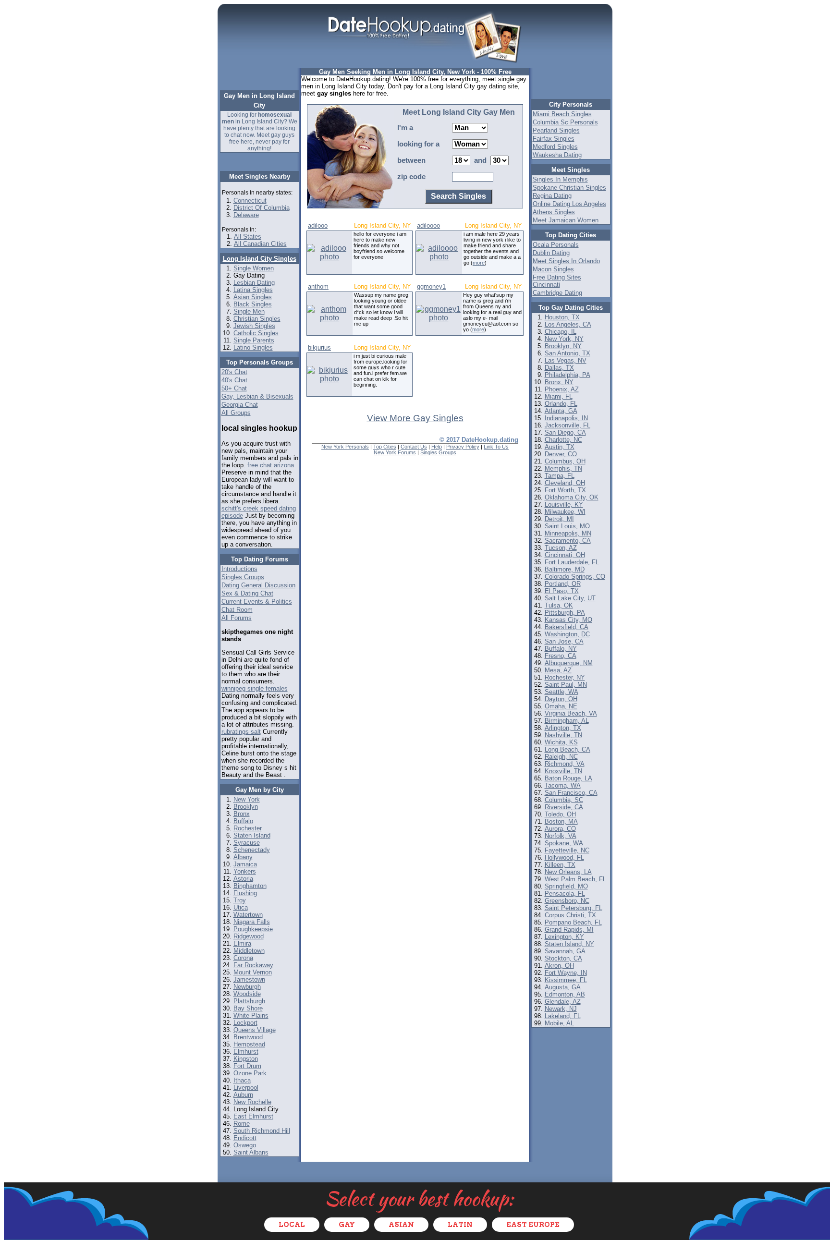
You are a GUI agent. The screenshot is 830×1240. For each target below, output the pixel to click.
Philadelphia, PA (567, 374)
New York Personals (345, 447)
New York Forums (395, 452)
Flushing (245, 893)
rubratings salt (241, 731)
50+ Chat (234, 388)
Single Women (253, 268)
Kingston (245, 1058)
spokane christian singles (569, 187)
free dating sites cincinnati (557, 281)
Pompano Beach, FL (573, 922)
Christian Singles (257, 318)
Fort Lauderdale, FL (572, 562)
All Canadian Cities (260, 243)
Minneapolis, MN (568, 533)
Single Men (249, 311)
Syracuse (246, 842)
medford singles (555, 146)
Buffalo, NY (561, 648)
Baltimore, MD (565, 569)
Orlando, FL (561, 403)
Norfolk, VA (560, 835)
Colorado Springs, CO (575, 576)
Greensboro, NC (567, 900)
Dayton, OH (561, 699)
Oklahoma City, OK (571, 497)
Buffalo (243, 821)
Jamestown (249, 979)
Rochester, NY (565, 677)
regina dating (552, 195)
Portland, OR (563, 583)
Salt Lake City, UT (570, 598)
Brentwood (248, 1037)
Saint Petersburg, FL (573, 908)
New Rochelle (252, 1102)
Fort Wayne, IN (566, 972)
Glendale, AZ (563, 1001)
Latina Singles (253, 289)
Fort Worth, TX (565, 490)
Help (436, 447)
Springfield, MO (566, 886)
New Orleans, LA (568, 871)
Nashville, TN (563, 735)
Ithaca (242, 1080)
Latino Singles (253, 347)
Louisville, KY (564, 504)
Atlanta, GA (561, 410)
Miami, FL (559, 396)
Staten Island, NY (569, 944)
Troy (239, 900)
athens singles (554, 212)
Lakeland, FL (563, 1016)
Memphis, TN (563, 468)
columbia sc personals (565, 122)
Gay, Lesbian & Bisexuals (257, 396)
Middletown (249, 950)
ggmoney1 (431, 286)
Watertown (248, 914)
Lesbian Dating (254, 282)
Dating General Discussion (258, 585)
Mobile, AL (559, 1023)
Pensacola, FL (565, 893)
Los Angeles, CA (568, 324)
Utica (240, 907)
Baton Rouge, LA (568, 778)
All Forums (236, 617)
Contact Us (414, 447)
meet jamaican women (565, 220)
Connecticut (250, 200)
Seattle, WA (561, 691)
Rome (241, 1123)
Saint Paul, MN (566, 684)
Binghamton (250, 885)
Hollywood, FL (564, 857)
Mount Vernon (252, 972)
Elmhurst (245, 1051)
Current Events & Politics (256, 601)
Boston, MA (561, 821)
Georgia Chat (239, 404)
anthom (318, 286)
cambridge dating (557, 292)
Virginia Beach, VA (571, 713)
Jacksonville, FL (567, 425)
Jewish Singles (254, 325)
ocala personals (556, 244)
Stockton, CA (563, 958)
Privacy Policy (462, 447)
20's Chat (234, 372)
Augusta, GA (563, 987)
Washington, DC (567, 634)
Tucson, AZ (561, 547)
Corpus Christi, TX (570, 915)
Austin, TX (559, 446)
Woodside (247, 993)
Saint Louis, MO (567, 526)
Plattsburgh (249, 1001)
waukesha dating (557, 154)
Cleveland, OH (565, 482)
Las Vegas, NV (565, 360)
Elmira (242, 943)
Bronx (241, 813)
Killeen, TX (560, 864)
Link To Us (496, 447)
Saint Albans (251, 1152)
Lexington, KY (564, 936)
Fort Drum (247, 1066)
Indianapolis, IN (566, 418)
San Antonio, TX (567, 353)
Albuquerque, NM (569, 663)
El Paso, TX (562, 591)
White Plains (251, 1015)
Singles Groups (242, 577)
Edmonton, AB (565, 994)
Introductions (239, 568)
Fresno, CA (560, 655)
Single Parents (253, 340)
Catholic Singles (256, 333)
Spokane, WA (564, 843)
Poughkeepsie (253, 929)
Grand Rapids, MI (569, 929)
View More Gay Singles (415, 418)
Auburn (243, 1094)
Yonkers (244, 871)
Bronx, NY (559, 382)
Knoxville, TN (563, 771)
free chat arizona (270, 465)
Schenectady (251, 849)
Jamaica (245, 864)
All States (247, 236)
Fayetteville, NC (567, 850)
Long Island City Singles (259, 258)
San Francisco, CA (571, 792)
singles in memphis (560, 179)
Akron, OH (559, 965)
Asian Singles (252, 297)
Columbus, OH (565, 461)
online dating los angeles (569, 203)
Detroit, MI (559, 519)
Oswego (244, 1145)
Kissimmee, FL (566, 980)
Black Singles (252, 304)
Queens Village (254, 1029)
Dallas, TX (559, 367)
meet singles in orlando (566, 261)
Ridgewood (248, 936)
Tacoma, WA (563, 785)
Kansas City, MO (568, 619)
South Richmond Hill (261, 1130)
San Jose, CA (564, 641)
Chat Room (237, 609)
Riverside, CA (564, 807)
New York (246, 799)
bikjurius (319, 347)
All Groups (236, 412)
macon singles (553, 269)
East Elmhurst (253, 1116)
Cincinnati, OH (565, 555)
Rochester (247, 828)
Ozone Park (250, 1073)
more (479, 263)
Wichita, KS (561, 742)
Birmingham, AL (567, 720)
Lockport (245, 1022)
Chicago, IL (560, 331)
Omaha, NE (561, 706)
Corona (243, 957)
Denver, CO (561, 454)
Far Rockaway (253, 965)
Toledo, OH (560, 814)
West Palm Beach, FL (575, 879)
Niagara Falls (251, 921)
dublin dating (551, 252)
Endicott (244, 1138)
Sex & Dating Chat (247, 593)
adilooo (318, 225)
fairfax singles (553, 138)
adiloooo (428, 225)
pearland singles (556, 130)
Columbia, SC (564, 799)
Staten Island (251, 835)
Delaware (246, 215)
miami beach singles (562, 114)
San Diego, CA (565, 432)
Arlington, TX (563, 727)
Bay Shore (248, 1008)
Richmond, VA (565, 763)
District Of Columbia (261, 207)
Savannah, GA (565, 951)
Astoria (243, 878)
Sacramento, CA (568, 540)
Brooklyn (245, 806)
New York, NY (564, 338)
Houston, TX (562, 317)
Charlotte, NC (563, 439)
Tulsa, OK (559, 605)
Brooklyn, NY (563, 346)
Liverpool (245, 1087)
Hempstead (249, 1044)
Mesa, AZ (558, 670)
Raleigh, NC (561, 756)
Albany (243, 857)
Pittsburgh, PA (565, 612)
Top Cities (384, 447)
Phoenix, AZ (562, 389)
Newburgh (247, 986)
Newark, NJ (561, 1008)
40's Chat (234, 380)
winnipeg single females (254, 688)
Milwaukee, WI (565, 511)
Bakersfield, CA (566, 627)
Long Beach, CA (567, 749)
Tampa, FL (559, 475)
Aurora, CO (560, 828)
